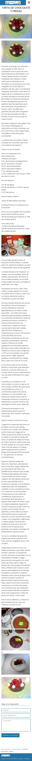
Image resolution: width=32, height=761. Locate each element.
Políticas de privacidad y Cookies (12, 759)
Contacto (27, 759)
